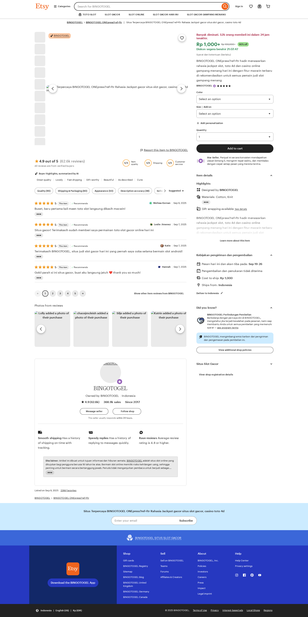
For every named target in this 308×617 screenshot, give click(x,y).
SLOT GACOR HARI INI (165, 14)
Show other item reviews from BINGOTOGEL (159, 293)
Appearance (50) (104, 191)
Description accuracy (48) (135, 191)
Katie (168, 245)
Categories (64, 6)
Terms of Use (200, 610)
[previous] (41, 329)
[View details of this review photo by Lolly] (52, 329)
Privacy (215, 610)
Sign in (239, 6)
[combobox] (147, 6)
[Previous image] (52, 88)
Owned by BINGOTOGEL (102, 395)
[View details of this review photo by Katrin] (169, 329)
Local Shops (253, 610)
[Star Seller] (214, 86)
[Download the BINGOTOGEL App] (72, 568)
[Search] (225, 6)
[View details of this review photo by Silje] (130, 329)
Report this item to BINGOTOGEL (166, 150)
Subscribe (186, 520)
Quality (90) (43, 191)
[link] (38, 293)
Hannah (166, 267)
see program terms (227, 327)
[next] (180, 329)
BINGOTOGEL (75, 22)
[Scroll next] (165, 191)
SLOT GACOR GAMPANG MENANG (206, 14)
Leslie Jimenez (162, 224)
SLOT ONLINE (136, 14)
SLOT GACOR (112, 14)
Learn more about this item (235, 240)
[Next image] (181, 88)
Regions (268, 610)
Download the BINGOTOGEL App (73, 582)
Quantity (201, 130)
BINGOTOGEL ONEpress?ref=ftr (104, 22)
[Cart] (268, 6)
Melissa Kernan (162, 203)
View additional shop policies (235, 350)
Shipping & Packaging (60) (72, 191)
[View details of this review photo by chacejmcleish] (91, 329)
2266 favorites (68, 490)
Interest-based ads (232, 610)
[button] (119, 381)
